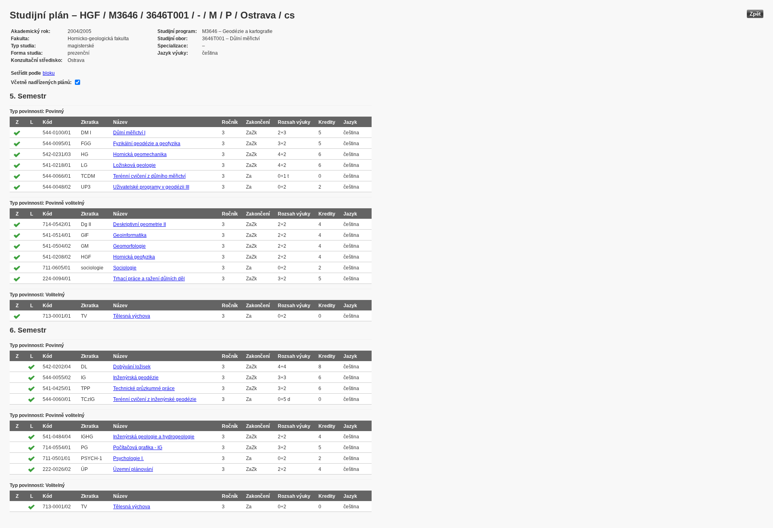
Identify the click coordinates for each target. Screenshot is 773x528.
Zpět (755, 14)
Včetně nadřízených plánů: (41, 82)
